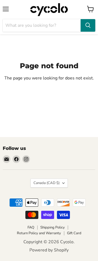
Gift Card (74, 233)
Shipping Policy (52, 227)
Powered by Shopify (49, 250)
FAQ (30, 227)
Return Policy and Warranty (39, 233)
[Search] (88, 25)
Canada (46, 182)
